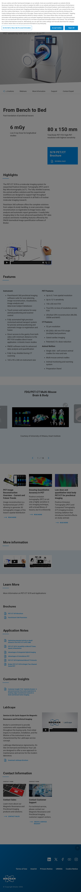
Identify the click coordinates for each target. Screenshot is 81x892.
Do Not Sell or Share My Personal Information (17, 28)
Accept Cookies (57, 28)
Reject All (71, 28)
